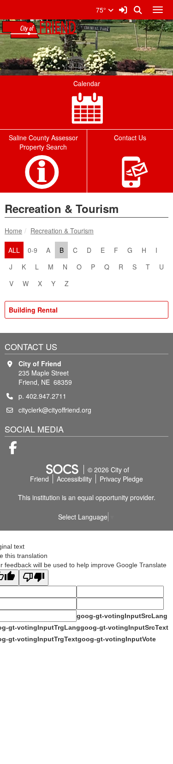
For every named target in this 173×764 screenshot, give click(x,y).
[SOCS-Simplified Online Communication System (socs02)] (62, 469)
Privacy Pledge (121, 478)
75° (102, 9)
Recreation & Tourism (62, 230)
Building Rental (33, 309)
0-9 (32, 250)
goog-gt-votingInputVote (117, 639)
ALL (14, 250)
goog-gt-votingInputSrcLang (122, 616)
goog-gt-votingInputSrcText (124, 627)
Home (13, 230)
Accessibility (74, 478)
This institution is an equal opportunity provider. (86, 497)
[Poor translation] (33, 578)
